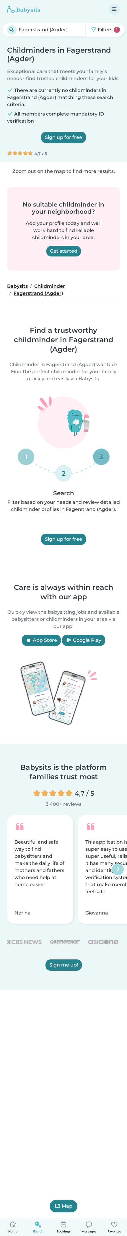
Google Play (86, 640)
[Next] (118, 870)
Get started (63, 251)
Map (67, 1206)
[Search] (12, 30)
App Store (44, 640)
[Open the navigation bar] (114, 9)
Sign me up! (63, 965)
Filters (107, 30)
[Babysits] (23, 9)
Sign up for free (63, 137)
